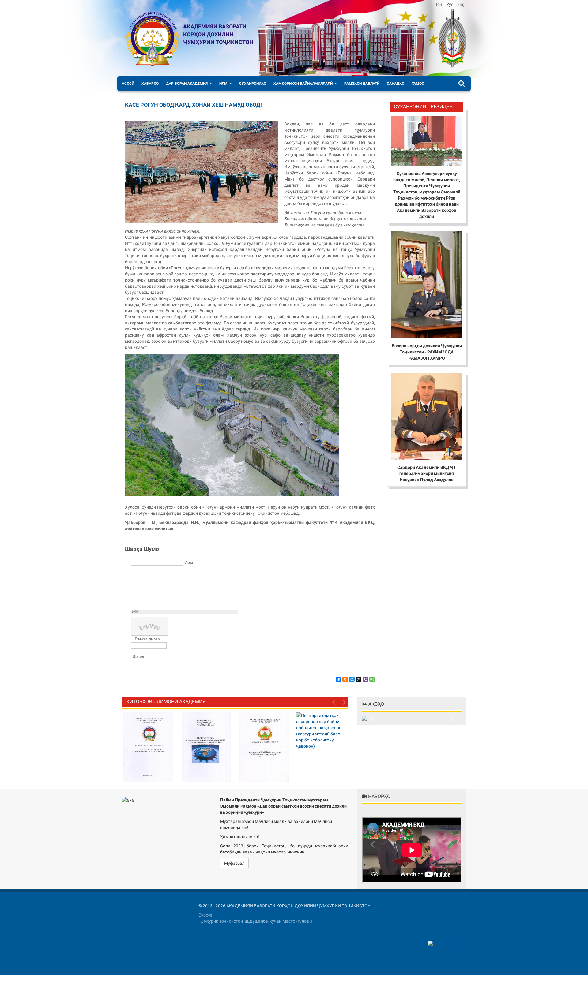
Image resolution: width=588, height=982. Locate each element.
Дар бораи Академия (187, 83)
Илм (223, 83)
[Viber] (365, 679)
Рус (450, 4)
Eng (461, 4)
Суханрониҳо (252, 83)
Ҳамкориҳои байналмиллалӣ (303, 83)
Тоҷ (439, 4)
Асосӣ (128, 83)
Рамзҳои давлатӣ (361, 83)
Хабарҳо (150, 83)
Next (343, 701)
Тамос (418, 83)
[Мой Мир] (352, 679)
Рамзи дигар (147, 639)
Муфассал (234, 863)
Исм (188, 562)
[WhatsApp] (372, 679)
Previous (334, 701)
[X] (358, 679)
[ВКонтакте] (338, 679)
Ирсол (138, 657)
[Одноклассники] (345, 679)
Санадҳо (395, 83)
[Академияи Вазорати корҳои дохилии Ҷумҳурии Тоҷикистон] (152, 39)
